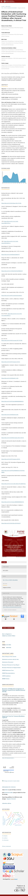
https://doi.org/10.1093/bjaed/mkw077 (10, 254)
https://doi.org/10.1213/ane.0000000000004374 (12, 502)
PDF (4, 562)
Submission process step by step (10, 659)
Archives (7, 6)
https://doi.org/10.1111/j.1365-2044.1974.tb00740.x (13, 483)
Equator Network (11, 799)
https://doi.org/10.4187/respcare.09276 (10, 459)
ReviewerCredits (8, 792)
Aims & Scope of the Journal (9, 656)
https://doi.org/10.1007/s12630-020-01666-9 (11, 295)
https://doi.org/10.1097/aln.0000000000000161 (12, 401)
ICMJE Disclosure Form (8, 670)
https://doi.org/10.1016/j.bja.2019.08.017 (11, 523)
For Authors (4, 838)
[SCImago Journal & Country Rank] (10, 781)
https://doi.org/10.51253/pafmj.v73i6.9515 (14, 73)
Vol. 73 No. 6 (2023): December (9, 7)
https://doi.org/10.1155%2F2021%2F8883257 (12, 271)
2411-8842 (8, 644)
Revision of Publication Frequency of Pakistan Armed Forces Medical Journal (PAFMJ (13, 690)
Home (3, 6)
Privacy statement (6, 846)
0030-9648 (8, 647)
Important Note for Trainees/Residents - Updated (13, 716)
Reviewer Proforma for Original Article (11, 667)
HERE (6, 789)
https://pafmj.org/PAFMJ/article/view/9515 (12, 607)
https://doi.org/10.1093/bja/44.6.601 (9, 414)
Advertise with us (6, 803)
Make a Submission (8, 627)
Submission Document (7, 662)
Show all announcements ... (8, 758)
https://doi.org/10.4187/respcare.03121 (10, 361)
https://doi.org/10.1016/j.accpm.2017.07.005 (11, 340)
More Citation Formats (10, 609)
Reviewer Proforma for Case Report (10, 664)
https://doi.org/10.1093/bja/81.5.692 (9, 378)
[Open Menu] (1, 1)
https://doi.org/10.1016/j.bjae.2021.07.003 (11, 203)
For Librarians (5, 840)
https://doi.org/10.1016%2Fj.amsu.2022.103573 (12, 437)
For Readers (4, 835)
